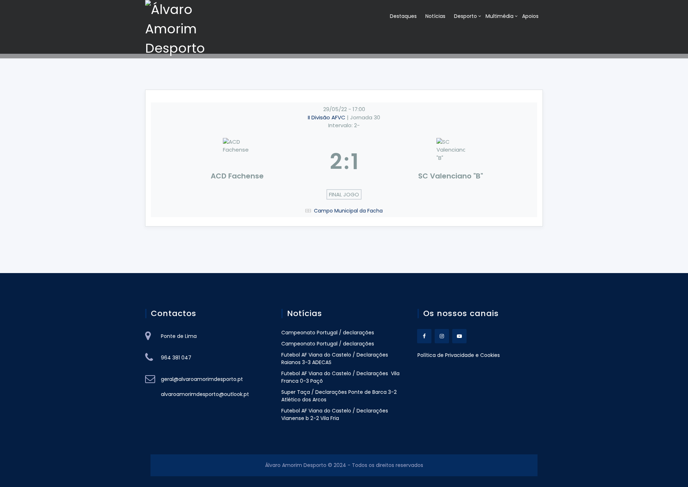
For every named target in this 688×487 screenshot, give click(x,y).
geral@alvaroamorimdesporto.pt (202, 379)
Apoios (530, 16)
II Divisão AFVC (327, 117)
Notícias (435, 16)
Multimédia (499, 16)
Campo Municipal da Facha (348, 210)
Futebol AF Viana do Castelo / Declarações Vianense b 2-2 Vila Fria (334, 414)
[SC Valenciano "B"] (451, 161)
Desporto (465, 16)
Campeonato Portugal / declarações (327, 332)
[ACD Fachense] (237, 161)
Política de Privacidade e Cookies (458, 355)
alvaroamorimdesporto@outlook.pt (205, 394)
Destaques (403, 16)
